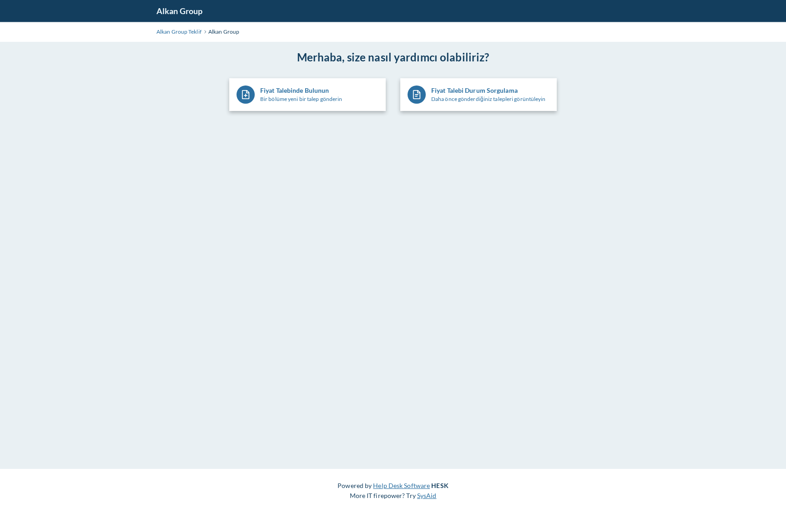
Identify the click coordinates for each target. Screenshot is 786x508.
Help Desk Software (401, 485)
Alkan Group (179, 11)
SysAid (427, 495)
